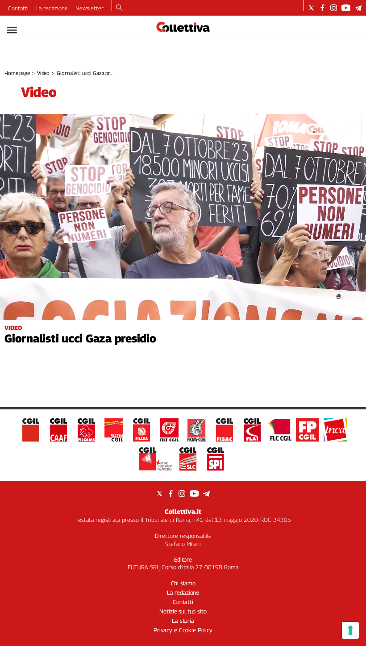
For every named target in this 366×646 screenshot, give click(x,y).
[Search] (119, 8)
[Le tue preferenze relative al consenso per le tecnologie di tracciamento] (350, 630)
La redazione (52, 8)
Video (43, 73)
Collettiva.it (183, 511)
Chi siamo (183, 583)
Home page (17, 73)
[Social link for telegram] (358, 7)
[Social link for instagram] (333, 7)
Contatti (18, 8)
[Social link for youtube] (345, 7)
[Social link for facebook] (322, 7)
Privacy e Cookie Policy (183, 629)
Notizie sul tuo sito (182, 611)
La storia (183, 620)
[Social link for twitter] (311, 7)
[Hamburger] (12, 30)
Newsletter (89, 8)
